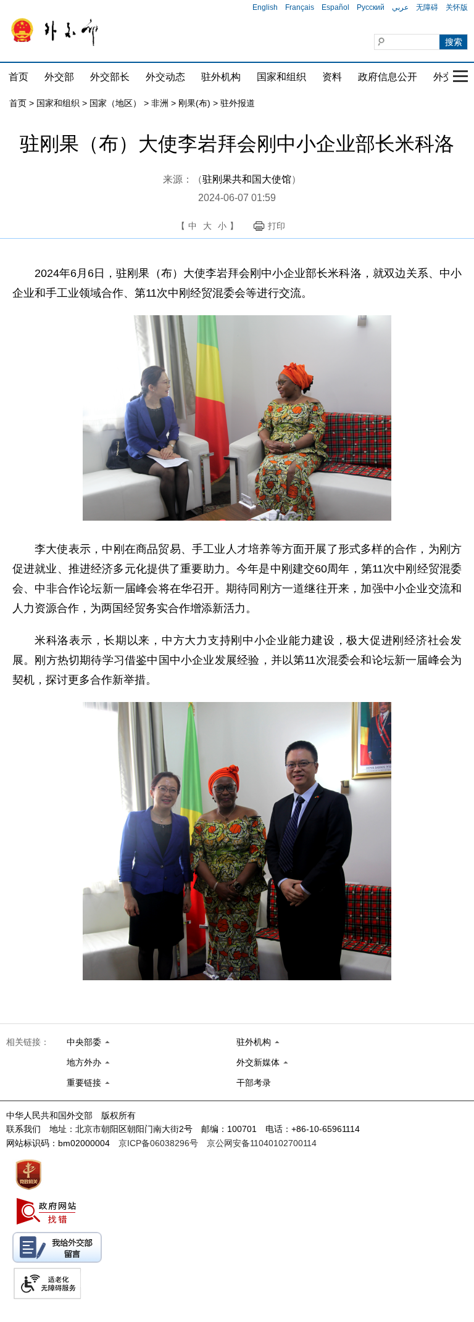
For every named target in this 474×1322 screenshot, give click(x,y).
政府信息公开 (387, 77)
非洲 (159, 103)
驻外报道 (237, 103)
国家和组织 (281, 77)
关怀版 (457, 7)
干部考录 (253, 1083)
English (265, 7)
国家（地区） (115, 103)
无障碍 (427, 7)
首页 (18, 77)
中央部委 (84, 1042)
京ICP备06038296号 (158, 1143)
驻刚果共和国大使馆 (246, 179)
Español (335, 7)
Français (299, 7)
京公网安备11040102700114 (262, 1143)
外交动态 (165, 77)
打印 (276, 226)
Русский (371, 7)
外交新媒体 (258, 1062)
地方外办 (84, 1062)
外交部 (59, 77)
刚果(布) (194, 103)
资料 (332, 77)
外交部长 (110, 77)
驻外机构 (221, 77)
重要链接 (84, 1083)
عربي (400, 7)
